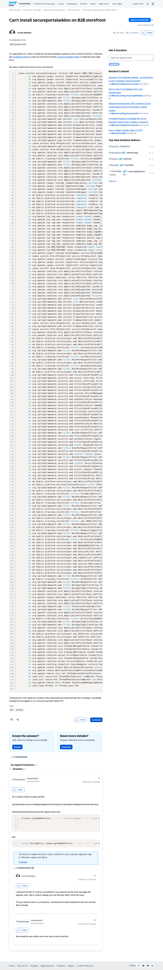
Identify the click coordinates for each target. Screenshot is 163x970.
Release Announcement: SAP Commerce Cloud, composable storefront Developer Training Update (130, 107)
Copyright (34, 966)
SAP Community (14, 10)
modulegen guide (20, 57)
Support (71, 966)
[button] (143, 33)
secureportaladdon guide (68, 57)
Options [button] (152, 20)
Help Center (104, 4)
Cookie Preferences (85, 966)
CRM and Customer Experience (54, 10)
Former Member (24, 33)
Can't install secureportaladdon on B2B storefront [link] (99, 10)
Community (24, 4)
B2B (11, 710)
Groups (61, 4)
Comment (96, 720)
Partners (83, 4)
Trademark (60, 966)
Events (93, 4)
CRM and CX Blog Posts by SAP (124, 84)
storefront (19, 710)
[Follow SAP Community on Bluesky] (143, 966)
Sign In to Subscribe (140, 20)
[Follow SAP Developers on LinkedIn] (152, 966)
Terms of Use (22, 966)
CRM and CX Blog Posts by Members (127, 96)
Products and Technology (44, 4)
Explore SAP (138, 4)
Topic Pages (117, 4)
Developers (72, 4)
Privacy (12, 966)
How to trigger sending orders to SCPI (125, 130)
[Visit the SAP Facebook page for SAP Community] (139, 966)
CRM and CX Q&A (73, 10)
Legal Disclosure (47, 966)
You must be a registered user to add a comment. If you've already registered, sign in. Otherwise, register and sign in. (55, 855)
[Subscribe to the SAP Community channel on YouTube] (148, 966)
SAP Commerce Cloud (18, 44)
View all (112, 181)
